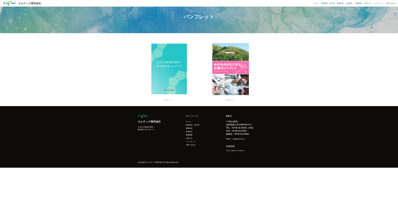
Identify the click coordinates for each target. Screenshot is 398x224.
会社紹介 (189, 132)
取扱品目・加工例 (192, 125)
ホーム (188, 122)
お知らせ (189, 138)
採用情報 (189, 135)
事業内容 (189, 128)
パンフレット (191, 141)
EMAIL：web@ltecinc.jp (235, 139)
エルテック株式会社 (29, 3)
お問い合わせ (191, 145)
